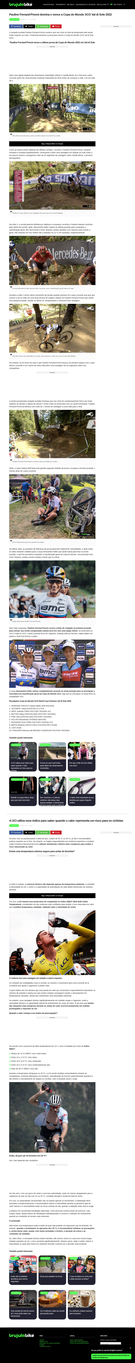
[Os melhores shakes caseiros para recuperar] (81, 1307)
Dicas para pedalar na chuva (51, 1276)
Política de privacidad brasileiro (79, 1343)
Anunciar (52, 46)
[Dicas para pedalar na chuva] (52, 1272)
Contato (42, 1345)
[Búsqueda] (124, 4)
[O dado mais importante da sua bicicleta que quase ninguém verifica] (81, 793)
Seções (42, 1340)
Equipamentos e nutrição (86, 4)
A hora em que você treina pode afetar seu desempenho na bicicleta (51, 765)
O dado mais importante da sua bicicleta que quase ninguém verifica (81, 800)
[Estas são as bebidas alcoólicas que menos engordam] (23, 1272)
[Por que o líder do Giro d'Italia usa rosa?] (81, 759)
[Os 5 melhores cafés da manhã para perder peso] (52, 1307)
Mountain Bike (14, 19)
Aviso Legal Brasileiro (76, 1340)
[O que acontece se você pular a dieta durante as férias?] (81, 1272)
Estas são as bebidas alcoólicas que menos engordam (19, 1279)
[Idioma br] (111, 4)
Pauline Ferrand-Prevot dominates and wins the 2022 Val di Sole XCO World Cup (111, 1356)
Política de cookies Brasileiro (79, 1341)
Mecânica (70, 4)
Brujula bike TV (103, 4)
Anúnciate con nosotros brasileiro (50, 1343)
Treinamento (61, 4)
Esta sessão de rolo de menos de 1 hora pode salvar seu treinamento (22, 1313)
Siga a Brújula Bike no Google (52, 144)
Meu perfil (118, 4)
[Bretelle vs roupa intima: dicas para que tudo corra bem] (23, 793)
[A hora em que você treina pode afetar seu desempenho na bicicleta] (52, 759)
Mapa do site (43, 1341)
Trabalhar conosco (45, 1346)
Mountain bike (48, 4)
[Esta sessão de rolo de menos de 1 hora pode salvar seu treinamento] (23, 1307)
